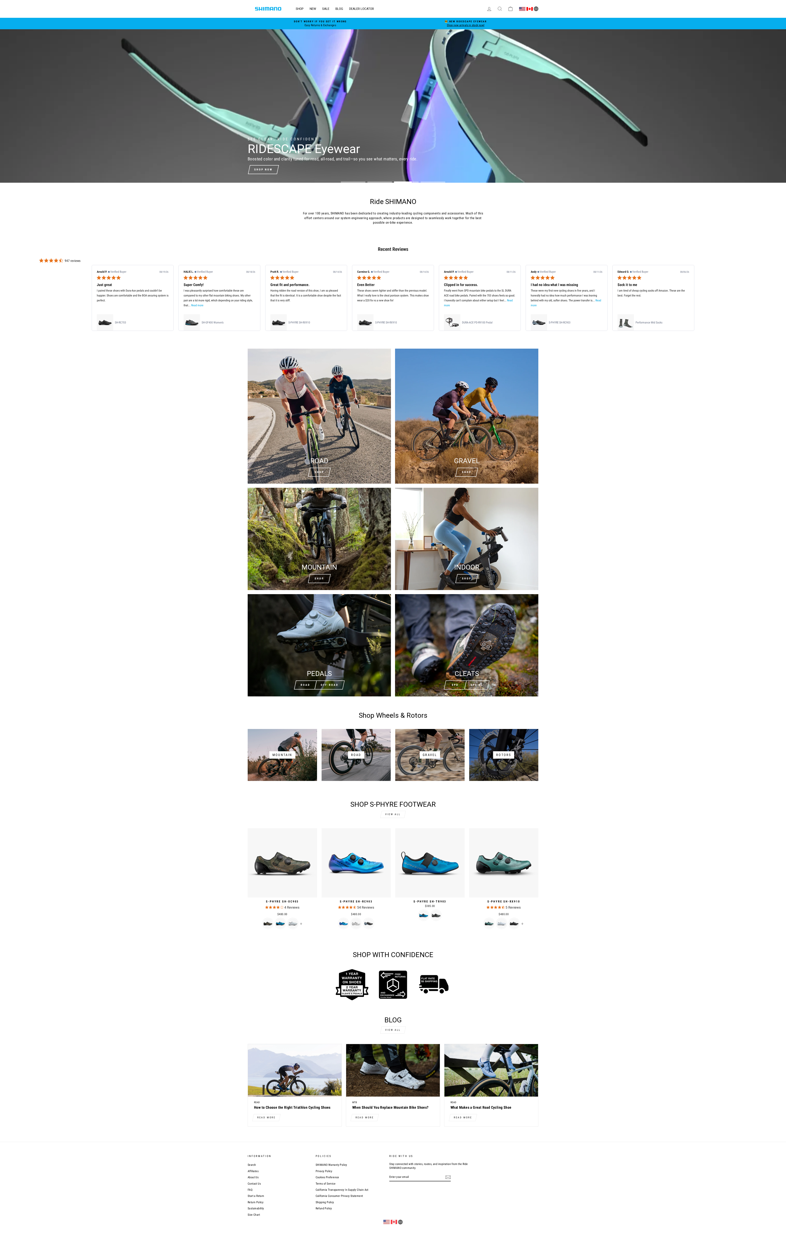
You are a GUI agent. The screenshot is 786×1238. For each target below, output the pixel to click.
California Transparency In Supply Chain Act (342, 1189)
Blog (339, 9)
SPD (455, 684)
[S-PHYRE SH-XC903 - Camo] (267, 923)
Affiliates (253, 1171)
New (313, 9)
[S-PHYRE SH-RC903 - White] (356, 923)
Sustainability (256, 1208)
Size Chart (254, 1214)
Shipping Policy (325, 1202)
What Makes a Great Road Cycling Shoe (481, 1107)
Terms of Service (325, 1183)
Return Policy (255, 1202)
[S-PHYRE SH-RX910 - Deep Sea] (489, 923)
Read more (266, 1117)
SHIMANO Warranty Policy (331, 1164)
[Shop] (319, 539)
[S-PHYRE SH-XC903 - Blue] (280, 923)
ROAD (305, 684)
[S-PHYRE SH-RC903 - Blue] (343, 923)
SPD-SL (477, 684)
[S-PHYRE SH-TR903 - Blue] (423, 915)
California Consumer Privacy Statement (339, 1195)
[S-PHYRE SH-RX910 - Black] (514, 923)
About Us (253, 1177)
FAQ (250, 1189)
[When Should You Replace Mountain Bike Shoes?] (393, 1070)
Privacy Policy (324, 1171)
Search (252, 1164)
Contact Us (254, 1183)
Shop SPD (263, 169)
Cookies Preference (327, 1177)
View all (393, 814)
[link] (132, 322)
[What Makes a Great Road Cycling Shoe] (491, 1070)
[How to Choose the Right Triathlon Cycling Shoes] (295, 1070)
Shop (300, 9)
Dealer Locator (361, 9)
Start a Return (256, 1195)
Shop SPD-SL (295, 169)
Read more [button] (197, 305)
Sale (325, 9)
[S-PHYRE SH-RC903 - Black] (368, 923)
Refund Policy (324, 1208)
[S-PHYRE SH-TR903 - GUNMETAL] (436, 915)
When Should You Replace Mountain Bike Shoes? (390, 1107)
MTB (354, 1102)
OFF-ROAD (329, 684)
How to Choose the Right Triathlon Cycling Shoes (292, 1107)
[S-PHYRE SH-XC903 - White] (292, 923)
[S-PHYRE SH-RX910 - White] (501, 923)
